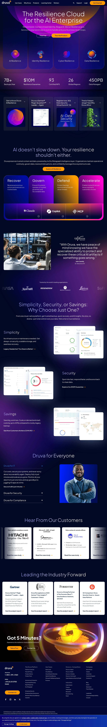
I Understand (23, 724)
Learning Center (46, 3)
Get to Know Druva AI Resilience (13, 102)
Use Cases (18, 3)
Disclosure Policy (29, 713)
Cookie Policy (37, 713)
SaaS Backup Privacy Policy (17, 713)
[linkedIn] (15, 699)
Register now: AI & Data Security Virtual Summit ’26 (64, 103)
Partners (56, 3)
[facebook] (6, 699)
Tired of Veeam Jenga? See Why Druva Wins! (88, 103)
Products (36, 3)
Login (86, 3)
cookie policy (35, 718)
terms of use (43, 718)
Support (79, 3)
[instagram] (10, 699)
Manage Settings (9, 724)
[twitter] (20, 699)
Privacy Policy (7, 713)
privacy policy (26, 718)
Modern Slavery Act (45, 713)
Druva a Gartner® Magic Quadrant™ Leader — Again (38, 103)
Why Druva (27, 3)
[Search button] (73, 3)
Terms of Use (54, 713)
